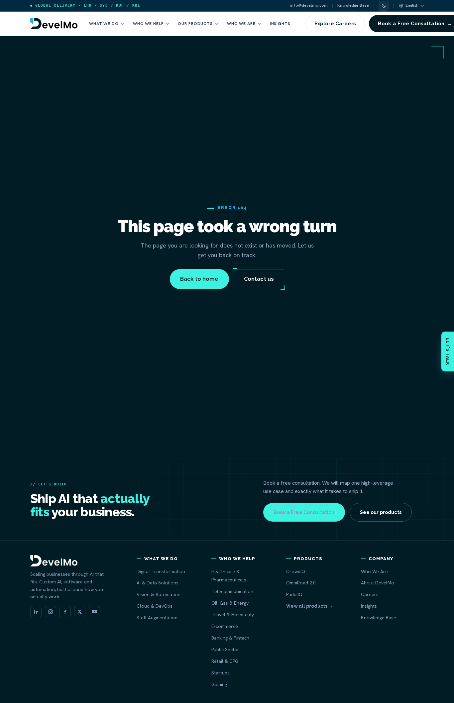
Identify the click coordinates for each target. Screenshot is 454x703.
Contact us (259, 279)
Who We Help (148, 23)
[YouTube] (94, 611)
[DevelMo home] (53, 23)
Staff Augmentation (157, 618)
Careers (370, 594)
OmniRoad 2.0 (301, 583)
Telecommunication (232, 591)
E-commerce (224, 626)
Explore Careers (335, 24)
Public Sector (225, 650)
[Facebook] (65, 611)
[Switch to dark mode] (384, 6)
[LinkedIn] (36, 611)
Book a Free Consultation (304, 512)
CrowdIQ (295, 571)
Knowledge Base (353, 5)
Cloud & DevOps (154, 606)
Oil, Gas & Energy (230, 603)
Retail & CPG (224, 661)
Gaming (219, 684)
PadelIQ (294, 594)
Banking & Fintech (230, 638)
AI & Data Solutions (157, 583)
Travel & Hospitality (232, 615)
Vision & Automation (158, 594)
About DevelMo (377, 583)
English (411, 5)
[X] (79, 611)
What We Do (104, 23)
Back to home (199, 279)
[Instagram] (50, 611)
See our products (380, 512)
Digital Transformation (161, 571)
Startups (220, 673)
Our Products (195, 23)
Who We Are (241, 23)
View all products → (309, 606)
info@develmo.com (309, 5)
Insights (280, 23)
